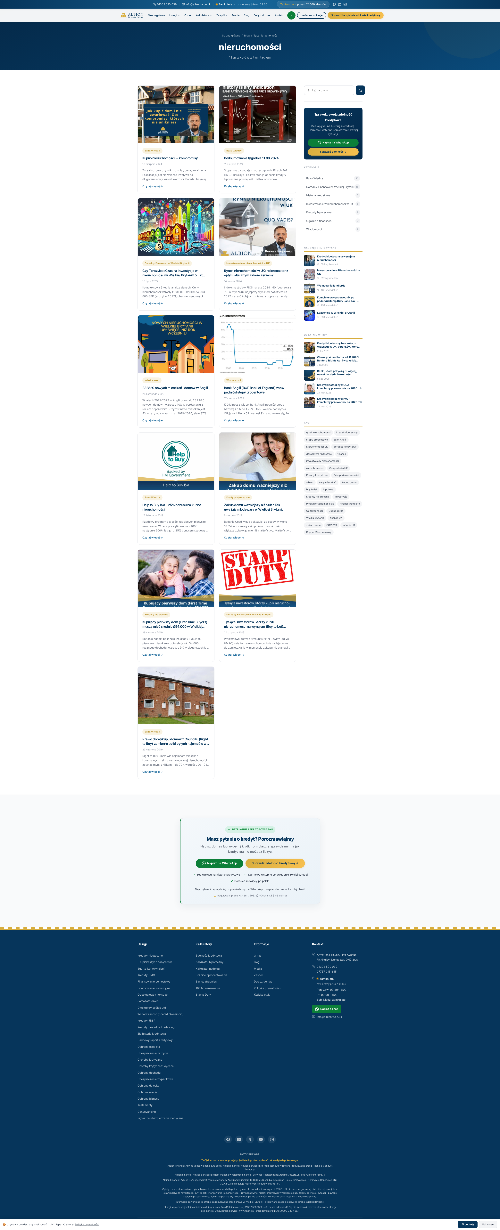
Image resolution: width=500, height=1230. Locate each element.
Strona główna (156, 15)
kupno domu (349, 482)
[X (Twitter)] (250, 1139)
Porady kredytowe (317, 475)
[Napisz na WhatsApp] (291, 15)
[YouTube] (261, 1139)
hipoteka (328, 489)
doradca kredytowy (345, 446)
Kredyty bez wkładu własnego (157, 1027)
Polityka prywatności (267, 988)
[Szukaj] (360, 90)
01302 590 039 (167, 4)
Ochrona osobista (149, 1046)
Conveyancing (147, 1111)
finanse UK (336, 517)
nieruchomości (314, 468)
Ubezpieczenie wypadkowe (155, 1079)
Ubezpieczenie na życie (153, 1053)
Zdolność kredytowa (209, 955)
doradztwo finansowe (319, 453)
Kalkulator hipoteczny (209, 962)
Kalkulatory (202, 15)
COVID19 (331, 525)
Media (235, 15)
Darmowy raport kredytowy (155, 1040)
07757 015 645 (327, 971)
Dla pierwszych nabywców (155, 962)
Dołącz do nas (262, 15)
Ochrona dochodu (149, 1072)
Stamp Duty (203, 994)
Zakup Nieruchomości (346, 475)
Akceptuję (468, 1224)
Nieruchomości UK (317, 446)
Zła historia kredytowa (152, 1033)
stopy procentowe (317, 439)
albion (309, 482)
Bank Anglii (340, 439)
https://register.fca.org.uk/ (286, 1174)
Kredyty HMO (146, 975)
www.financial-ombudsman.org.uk (257, 1210)
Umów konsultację (312, 15)
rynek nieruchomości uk (320, 503)
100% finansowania (208, 988)
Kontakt (279, 15)
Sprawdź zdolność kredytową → (275, 863)
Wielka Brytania (315, 517)
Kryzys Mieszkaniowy (318, 532)
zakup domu (313, 525)
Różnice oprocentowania (211, 975)
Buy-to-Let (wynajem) (151, 968)
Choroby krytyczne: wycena (156, 1066)
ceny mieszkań (327, 482)
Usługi (173, 15)
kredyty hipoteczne (317, 496)
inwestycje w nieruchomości (322, 460)
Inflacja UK (349, 525)
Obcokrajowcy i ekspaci (153, 994)
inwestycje (341, 496)
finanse (342, 453)
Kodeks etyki (262, 994)
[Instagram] (345, 4)
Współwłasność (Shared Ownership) (160, 1014)
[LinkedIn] (339, 4)
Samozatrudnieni (148, 1001)
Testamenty (145, 1105)
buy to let (311, 489)
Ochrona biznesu (148, 1098)
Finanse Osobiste (350, 503)
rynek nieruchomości (318, 432)
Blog (246, 15)
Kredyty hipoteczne (150, 955)
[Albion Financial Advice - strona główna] (132, 15)
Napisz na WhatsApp (335, 142)
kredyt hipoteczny (347, 432)
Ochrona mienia (147, 1092)
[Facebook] (334, 4)
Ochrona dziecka (148, 1085)
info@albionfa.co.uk (198, 4)
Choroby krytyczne (150, 1059)
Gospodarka (336, 510)
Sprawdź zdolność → (333, 151)
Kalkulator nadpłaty (208, 968)
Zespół (220, 15)
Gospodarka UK (338, 468)
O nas (187, 15)
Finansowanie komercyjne (154, 988)
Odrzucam (488, 1224)
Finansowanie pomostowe (154, 981)
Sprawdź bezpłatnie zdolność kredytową (355, 15)
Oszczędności (314, 510)
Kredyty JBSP (146, 1020)
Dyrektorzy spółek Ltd (152, 1007)
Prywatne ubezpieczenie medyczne (160, 1118)
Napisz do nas (329, 1008)
